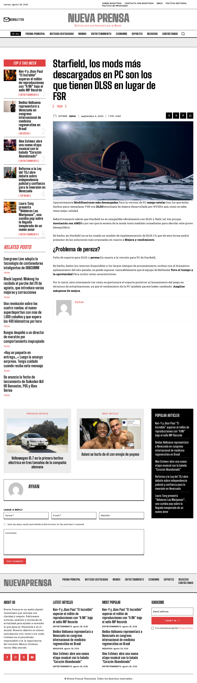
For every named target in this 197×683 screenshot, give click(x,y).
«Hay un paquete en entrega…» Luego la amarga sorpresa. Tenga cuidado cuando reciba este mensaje (23, 359)
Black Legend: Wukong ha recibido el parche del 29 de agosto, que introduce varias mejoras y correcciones (24, 285)
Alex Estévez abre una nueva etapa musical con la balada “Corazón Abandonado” (30, 148)
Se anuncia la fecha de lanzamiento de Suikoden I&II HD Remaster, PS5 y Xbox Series (24, 384)
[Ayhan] (55, 116)
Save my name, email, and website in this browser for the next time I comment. (46, 524)
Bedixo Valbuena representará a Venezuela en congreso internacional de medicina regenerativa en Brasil (30, 115)
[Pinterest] (183, 115)
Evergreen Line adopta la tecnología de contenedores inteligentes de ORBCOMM (23, 263)
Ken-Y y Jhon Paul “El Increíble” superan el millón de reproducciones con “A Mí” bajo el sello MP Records (31, 80)
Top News (25, 195)
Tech (7, 273)
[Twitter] (176, 115)
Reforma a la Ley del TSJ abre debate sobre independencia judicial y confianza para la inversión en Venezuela (32, 180)
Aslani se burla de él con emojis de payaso (110, 454)
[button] (183, 33)
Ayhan (72, 116)
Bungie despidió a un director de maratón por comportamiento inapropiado (24, 337)
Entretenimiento (29, 95)
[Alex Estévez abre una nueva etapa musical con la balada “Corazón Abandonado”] (10, 145)
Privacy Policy (186, 628)
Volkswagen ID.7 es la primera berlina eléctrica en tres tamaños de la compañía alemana (37, 462)
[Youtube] (32, 657)
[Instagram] (15, 657)
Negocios (24, 133)
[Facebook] (169, 115)
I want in (170, 621)
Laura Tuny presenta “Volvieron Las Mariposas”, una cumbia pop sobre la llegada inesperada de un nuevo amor (31, 216)
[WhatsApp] (190, 115)
